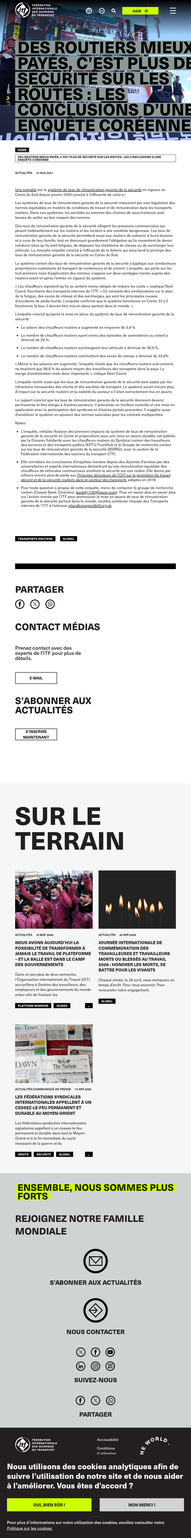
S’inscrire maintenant (36, 734)
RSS (110, 1366)
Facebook (95, 1352)
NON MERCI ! (141, 1505)
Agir (137, 10)
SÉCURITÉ (44, 1154)
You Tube (110, 1352)
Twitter (81, 1352)
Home (22, 150)
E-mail (36, 678)
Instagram (95, 1366)
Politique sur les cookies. (30, 1528)
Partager (39, 589)
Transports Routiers (35, 539)
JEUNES (62, 1005)
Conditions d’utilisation (106, 1451)
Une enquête (26, 189)
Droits (23, 1154)
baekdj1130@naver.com (96, 492)
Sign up (95, 1263)
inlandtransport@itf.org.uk (90, 505)
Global (68, 539)
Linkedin (81, 1366)
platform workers (33, 1005)
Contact (95, 1312)
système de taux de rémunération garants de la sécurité (95, 189)
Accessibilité (108, 1439)
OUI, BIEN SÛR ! (49, 1505)
